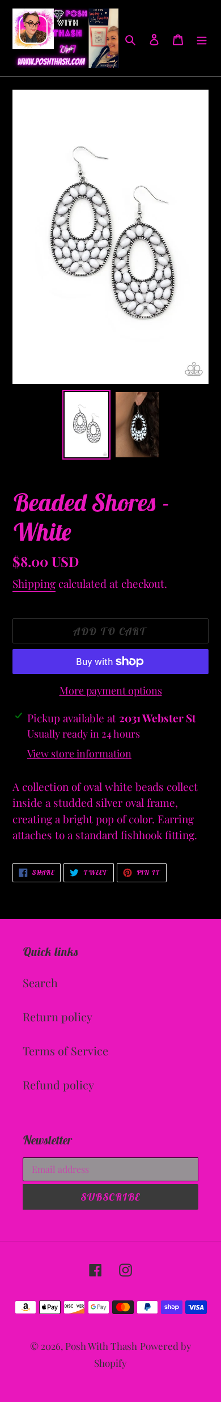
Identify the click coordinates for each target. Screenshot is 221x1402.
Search (40, 982)
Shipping (34, 583)
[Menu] (202, 38)
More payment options (111, 690)
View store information (79, 753)
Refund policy (58, 1084)
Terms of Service (65, 1050)
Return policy (57, 1016)
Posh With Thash (101, 1346)
